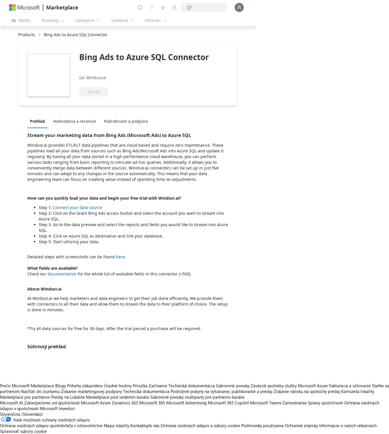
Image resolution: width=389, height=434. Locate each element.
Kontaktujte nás (144, 425)
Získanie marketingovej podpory (91, 391)
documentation (62, 274)
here (120, 256)
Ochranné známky (301, 425)
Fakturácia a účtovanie (350, 385)
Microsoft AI (11, 403)
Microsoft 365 (152, 403)
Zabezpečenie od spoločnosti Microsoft (61, 403)
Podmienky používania (262, 425)
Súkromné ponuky (232, 385)
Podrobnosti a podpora (126, 121)
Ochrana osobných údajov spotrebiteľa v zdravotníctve (51, 425)
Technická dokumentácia (191, 385)
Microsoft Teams (265, 403)
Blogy (60, 385)
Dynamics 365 (125, 403)
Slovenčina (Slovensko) (21, 414)
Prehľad (37, 121)
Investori (67, 408)
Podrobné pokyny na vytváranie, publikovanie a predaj (222, 391)
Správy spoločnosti (325, 403)
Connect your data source (77, 207)
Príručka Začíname (150, 385)
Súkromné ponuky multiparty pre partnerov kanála (197, 397)
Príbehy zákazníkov (85, 385)
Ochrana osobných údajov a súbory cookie (200, 425)
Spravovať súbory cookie (23, 431)
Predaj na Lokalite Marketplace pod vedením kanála (100, 397)
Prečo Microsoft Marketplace (27, 385)
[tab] (38, 121)
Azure (105, 403)
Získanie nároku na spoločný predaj (307, 391)
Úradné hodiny (118, 385)
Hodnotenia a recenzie (74, 121)
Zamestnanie (294, 403)
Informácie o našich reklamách (347, 425)
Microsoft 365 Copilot (228, 403)
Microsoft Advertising (186, 403)
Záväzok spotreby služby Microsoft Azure (290, 385)
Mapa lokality (116, 425)
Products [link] (26, 34)
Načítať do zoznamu (40, 391)
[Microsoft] (24, 7)
